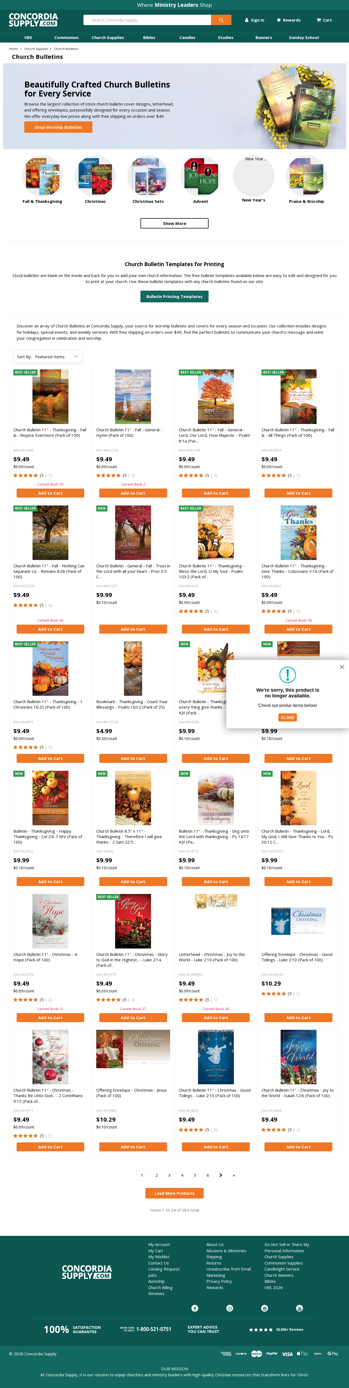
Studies (225, 37)
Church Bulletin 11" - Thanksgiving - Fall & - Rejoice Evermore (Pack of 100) (49, 432)
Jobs (152, 1275)
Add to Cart (50, 493)
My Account (159, 1244)
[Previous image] (101, 533)
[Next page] (221, 1175)
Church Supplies (108, 37)
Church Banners (279, 1275)
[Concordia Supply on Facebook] (194, 1308)
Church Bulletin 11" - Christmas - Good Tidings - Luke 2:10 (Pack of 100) (215, 1092)
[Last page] (234, 1175)
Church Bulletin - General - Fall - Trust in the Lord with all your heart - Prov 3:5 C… (133, 571)
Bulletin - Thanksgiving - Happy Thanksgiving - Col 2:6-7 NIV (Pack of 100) (47, 836)
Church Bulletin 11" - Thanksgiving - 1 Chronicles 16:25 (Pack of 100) (48, 704)
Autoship (156, 1281)
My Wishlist (159, 1256)
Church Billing (160, 1287)
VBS (28, 37)
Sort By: (24, 356)
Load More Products (174, 1193)
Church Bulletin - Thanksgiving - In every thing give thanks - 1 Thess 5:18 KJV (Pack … (215, 707)
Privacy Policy (219, 1281)
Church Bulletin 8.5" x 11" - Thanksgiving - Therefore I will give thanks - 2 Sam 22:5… (129, 836)
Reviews (156, 1293)
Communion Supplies (283, 1263)
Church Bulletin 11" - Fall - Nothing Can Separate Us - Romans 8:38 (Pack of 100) (49, 571)
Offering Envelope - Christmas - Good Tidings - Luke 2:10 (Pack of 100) (296, 957)
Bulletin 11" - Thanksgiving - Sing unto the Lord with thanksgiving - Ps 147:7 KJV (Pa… (214, 836)
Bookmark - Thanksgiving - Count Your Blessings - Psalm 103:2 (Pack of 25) (132, 704)
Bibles (149, 37)
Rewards (291, 20)
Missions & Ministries (226, 1250)
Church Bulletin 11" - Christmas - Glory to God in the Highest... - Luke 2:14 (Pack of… (132, 960)
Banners (263, 37)
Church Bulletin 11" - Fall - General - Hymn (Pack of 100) (129, 432)
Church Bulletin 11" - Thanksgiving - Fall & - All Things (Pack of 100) (297, 432)
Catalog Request (164, 1269)
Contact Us (158, 1263)
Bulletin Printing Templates (174, 296)
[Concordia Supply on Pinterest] (264, 1308)
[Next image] (165, 533)
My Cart (155, 1250)
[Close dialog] (342, 667)
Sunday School (304, 37)
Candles (187, 37)
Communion (66, 37)
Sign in (257, 20)
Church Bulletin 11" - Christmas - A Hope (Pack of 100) (45, 957)
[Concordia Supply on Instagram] (229, 1308)
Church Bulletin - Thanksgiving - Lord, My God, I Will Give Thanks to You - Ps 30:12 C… (297, 836)
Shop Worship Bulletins (58, 127)
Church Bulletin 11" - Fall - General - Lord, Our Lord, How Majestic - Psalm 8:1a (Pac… (214, 435)
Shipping (214, 1256)
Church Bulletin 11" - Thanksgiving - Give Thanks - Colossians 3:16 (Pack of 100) (297, 571)
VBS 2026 (273, 1287)
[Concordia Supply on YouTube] (299, 1308)
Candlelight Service (282, 1269)
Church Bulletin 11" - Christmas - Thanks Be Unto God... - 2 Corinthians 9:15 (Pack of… (48, 1095)
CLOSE (287, 717)
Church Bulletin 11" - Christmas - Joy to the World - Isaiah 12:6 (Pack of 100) (297, 1092)
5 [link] (42, 475)
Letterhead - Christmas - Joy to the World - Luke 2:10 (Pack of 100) (212, 957)
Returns (213, 1263)
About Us (215, 1244)
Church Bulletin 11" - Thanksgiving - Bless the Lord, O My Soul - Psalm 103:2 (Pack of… (212, 571)
